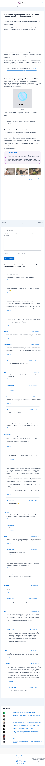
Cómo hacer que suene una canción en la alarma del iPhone (26, 725)
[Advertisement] (22, 41)
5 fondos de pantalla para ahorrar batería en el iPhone (24, 728)
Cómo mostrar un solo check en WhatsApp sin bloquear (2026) (26, 712)
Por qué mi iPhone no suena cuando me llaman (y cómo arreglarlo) (27, 722)
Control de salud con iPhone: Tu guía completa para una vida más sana (21, 177)
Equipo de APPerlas (20, 755)
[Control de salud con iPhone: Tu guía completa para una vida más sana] (22, 171)
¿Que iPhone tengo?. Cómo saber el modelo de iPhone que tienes (27, 738)
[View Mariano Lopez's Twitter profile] (6, 154)
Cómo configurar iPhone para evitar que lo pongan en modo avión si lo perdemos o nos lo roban (22, 70)
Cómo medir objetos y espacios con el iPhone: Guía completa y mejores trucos (9, 177)
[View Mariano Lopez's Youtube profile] (6, 157)
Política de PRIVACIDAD (21, 761)
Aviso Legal (18, 760)
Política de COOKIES (20, 763)
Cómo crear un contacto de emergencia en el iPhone (24, 735)
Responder (9, 279)
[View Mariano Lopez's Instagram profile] (6, 160)
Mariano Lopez (12, 152)
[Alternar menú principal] (42, 2)
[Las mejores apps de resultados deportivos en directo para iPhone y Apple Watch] (35, 171)
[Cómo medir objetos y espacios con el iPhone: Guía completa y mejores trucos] (9, 171)
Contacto (18, 757)
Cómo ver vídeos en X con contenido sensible (22, 719)
